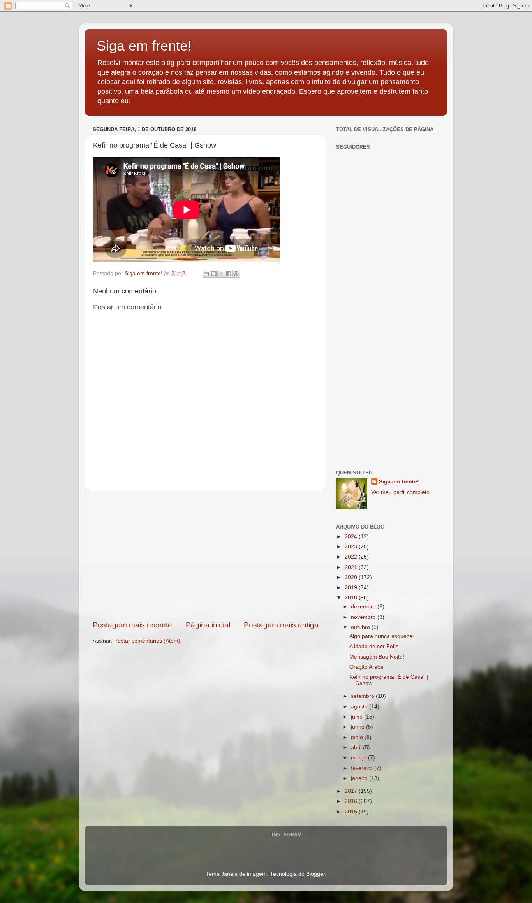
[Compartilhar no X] (221, 274)
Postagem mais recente (132, 625)
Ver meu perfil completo (400, 492)
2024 (352, 536)
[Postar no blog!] (214, 274)
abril (357, 747)
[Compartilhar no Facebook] (229, 274)
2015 (352, 812)
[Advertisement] (206, 555)
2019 (352, 587)
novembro (364, 617)
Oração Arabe (366, 667)
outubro (361, 627)
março (359, 758)
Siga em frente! (144, 46)
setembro (363, 696)
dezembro (364, 607)
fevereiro (362, 768)
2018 (352, 598)
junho (358, 727)
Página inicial (208, 625)
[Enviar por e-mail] (206, 274)
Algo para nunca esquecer (381, 636)
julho (357, 717)
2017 (352, 791)
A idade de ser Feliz (373, 646)
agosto (360, 707)
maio (358, 737)
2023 (352, 547)
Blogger (315, 874)
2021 (352, 567)
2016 (352, 801)
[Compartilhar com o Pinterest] (236, 274)
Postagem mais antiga (281, 625)
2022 (352, 557)
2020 (352, 577)
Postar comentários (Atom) (147, 641)
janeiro (360, 778)
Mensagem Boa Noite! (376, 657)
